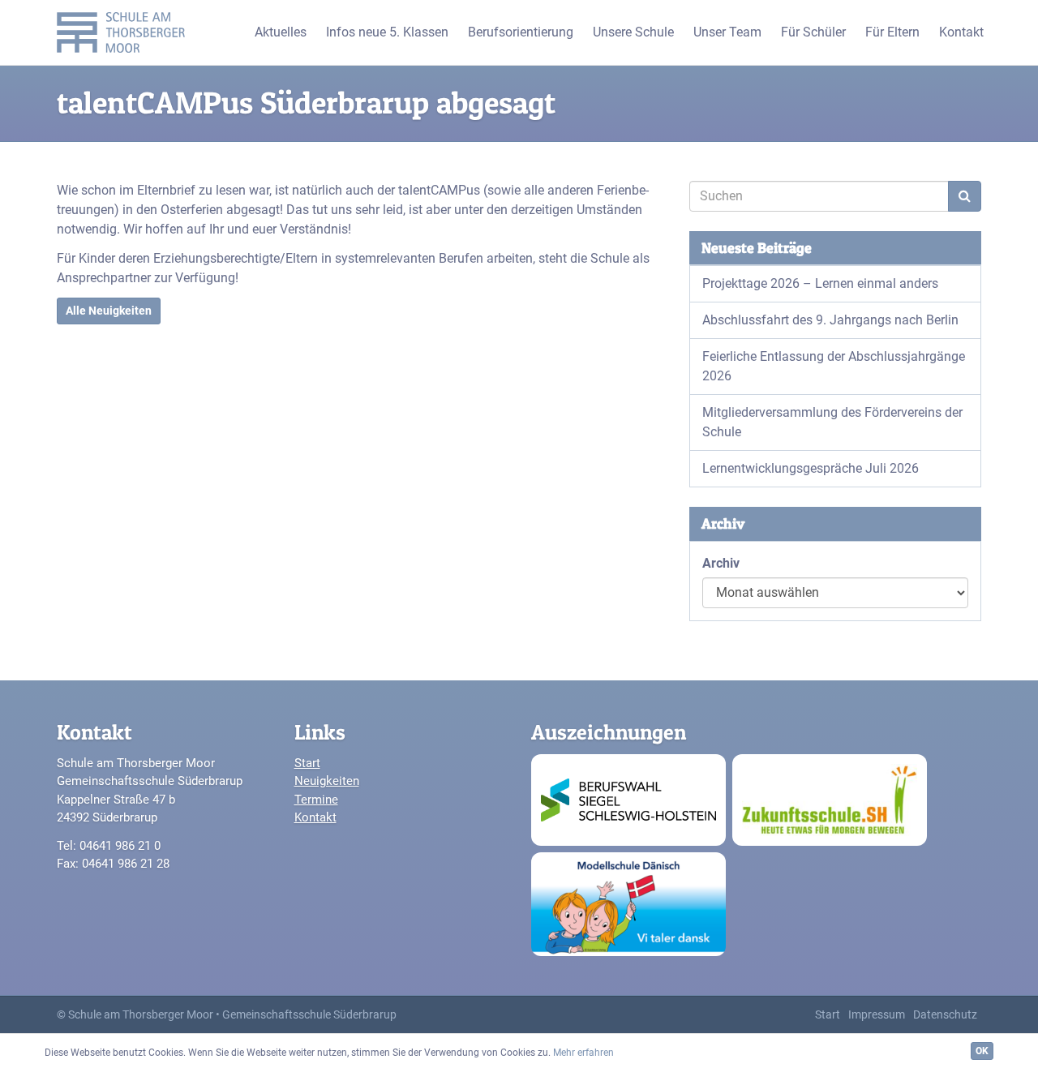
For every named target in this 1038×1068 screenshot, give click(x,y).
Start (307, 763)
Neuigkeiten (326, 781)
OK (982, 1051)
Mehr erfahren (583, 1052)
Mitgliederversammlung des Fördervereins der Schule (832, 422)
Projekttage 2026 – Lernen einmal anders (820, 283)
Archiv (721, 563)
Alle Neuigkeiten (109, 310)
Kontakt (315, 817)
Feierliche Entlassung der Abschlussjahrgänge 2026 (833, 366)
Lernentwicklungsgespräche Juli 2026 (810, 468)
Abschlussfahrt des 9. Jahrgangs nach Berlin (830, 320)
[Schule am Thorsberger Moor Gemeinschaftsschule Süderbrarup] (125, 32)
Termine (316, 799)
